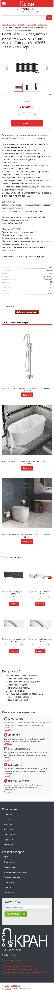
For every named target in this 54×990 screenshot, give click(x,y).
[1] (22, 101)
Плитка (7, 887)
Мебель (7, 857)
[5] (32, 101)
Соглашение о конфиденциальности (19, 969)
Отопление (9, 892)
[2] (25, 101)
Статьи (7, 819)
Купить (27, 123)
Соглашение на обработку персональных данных (25, 972)
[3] (27, 101)
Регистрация (15, 985)
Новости (8, 814)
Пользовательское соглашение (16, 966)
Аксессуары (9, 867)
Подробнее (8, 730)
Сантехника (9, 862)
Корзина (8, 988)
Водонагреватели (12, 877)
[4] (29, 101)
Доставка (8, 829)
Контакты (8, 844)
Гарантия (8, 839)
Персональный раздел (12, 960)
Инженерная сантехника (15, 872)
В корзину (27, 394)
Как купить (9, 824)
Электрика (9, 882)
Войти (7, 985)
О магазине (9, 834)
